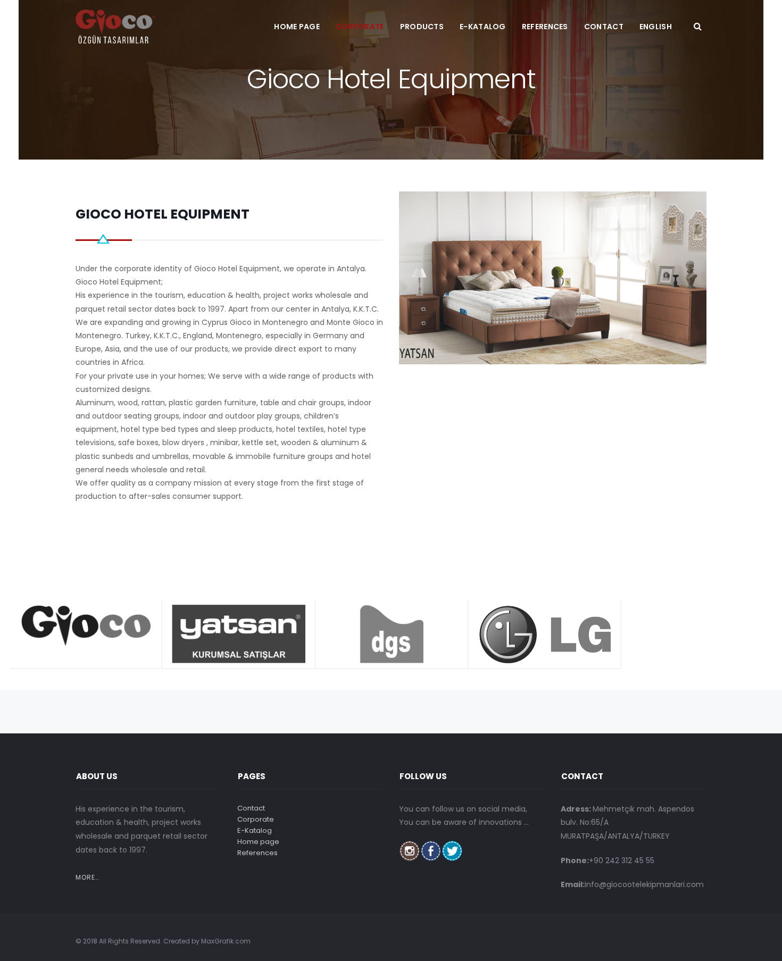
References (545, 26)
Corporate (360, 26)
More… (87, 877)
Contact (603, 26)
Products (422, 26)
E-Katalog (483, 26)
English (655, 26)
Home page (297, 26)
